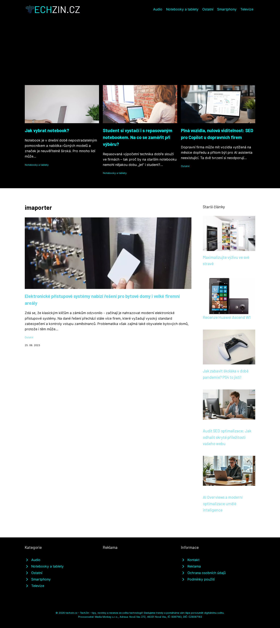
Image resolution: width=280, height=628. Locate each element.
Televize (246, 9)
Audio (157, 9)
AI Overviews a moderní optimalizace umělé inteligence (223, 503)
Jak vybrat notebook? (47, 130)
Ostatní (207, 9)
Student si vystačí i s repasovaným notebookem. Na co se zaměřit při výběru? (137, 137)
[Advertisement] (140, 42)
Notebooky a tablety (182, 9)
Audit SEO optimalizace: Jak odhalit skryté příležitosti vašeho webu (227, 437)
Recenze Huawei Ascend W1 (226, 317)
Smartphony (227, 9)
